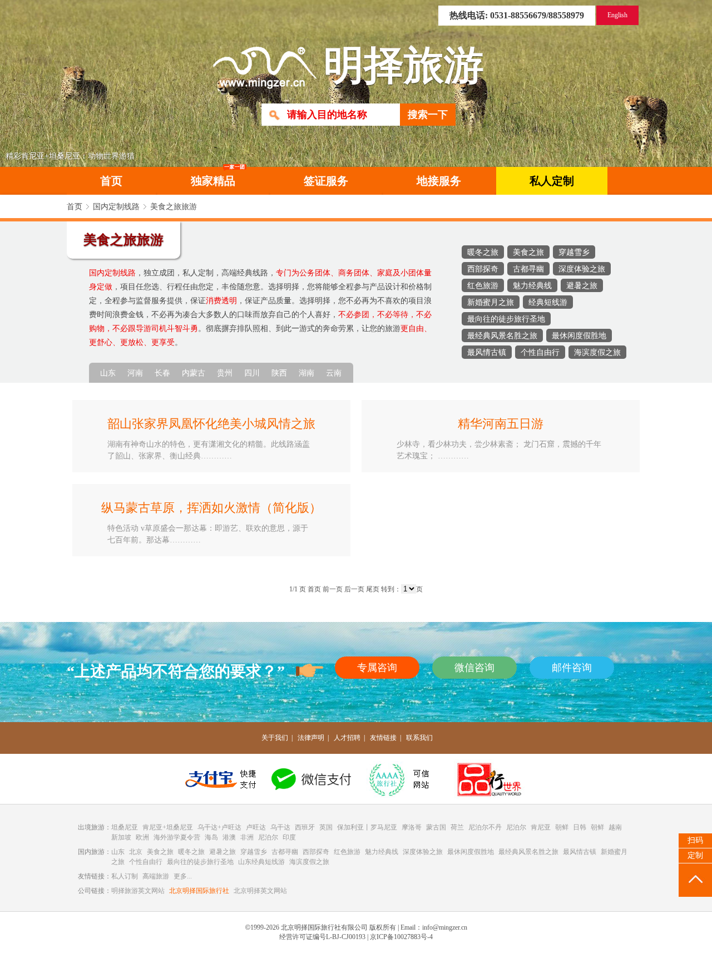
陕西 (279, 372)
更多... (183, 876)
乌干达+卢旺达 (219, 827)
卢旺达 (256, 827)
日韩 (579, 827)
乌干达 (280, 827)
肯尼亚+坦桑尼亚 (167, 827)
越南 (615, 827)
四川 (252, 372)
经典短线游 (547, 302)
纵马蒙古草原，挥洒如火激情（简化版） (211, 508)
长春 (162, 372)
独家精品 (213, 181)
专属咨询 (377, 667)
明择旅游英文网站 (138, 891)
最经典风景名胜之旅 (502, 335)
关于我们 (274, 738)
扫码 (695, 840)
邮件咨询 (572, 667)
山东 (108, 372)
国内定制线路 (116, 206)
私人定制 (552, 181)
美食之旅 (528, 252)
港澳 (229, 837)
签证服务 (326, 181)
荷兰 (457, 827)
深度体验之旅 (581, 268)
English (617, 15)
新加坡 (121, 837)
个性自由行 (540, 352)
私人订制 (124, 876)
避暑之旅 (581, 285)
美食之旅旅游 (173, 206)
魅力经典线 (532, 285)
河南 (135, 372)
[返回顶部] (695, 880)
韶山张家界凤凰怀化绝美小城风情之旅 (211, 424)
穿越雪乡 (574, 252)
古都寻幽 (528, 268)
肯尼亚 (541, 827)
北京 (135, 852)
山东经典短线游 (261, 862)
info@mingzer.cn (444, 927)
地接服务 (439, 181)
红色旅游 (482, 285)
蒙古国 (436, 827)
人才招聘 (347, 738)
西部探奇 (482, 268)
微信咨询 (474, 667)
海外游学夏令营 (177, 837)
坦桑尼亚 (124, 827)
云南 (334, 372)
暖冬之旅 (482, 252)
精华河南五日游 (500, 424)
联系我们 (419, 738)
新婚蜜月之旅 (490, 302)
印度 (289, 837)
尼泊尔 (516, 827)
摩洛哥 (412, 827)
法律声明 (311, 738)
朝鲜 (561, 827)
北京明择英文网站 (260, 891)
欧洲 (142, 837)
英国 (326, 827)
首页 (111, 181)
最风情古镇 (486, 352)
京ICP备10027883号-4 (401, 937)
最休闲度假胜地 (579, 335)
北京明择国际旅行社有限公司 (324, 927)
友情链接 (383, 738)
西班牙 (305, 827)
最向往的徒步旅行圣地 (506, 318)
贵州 (225, 372)
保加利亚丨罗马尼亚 (367, 827)
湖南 (306, 372)
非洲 (247, 837)
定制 (695, 855)
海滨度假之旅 (597, 352)
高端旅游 (155, 876)
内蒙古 (193, 372)
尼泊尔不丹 (485, 827)
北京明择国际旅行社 (199, 891)
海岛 (211, 837)
